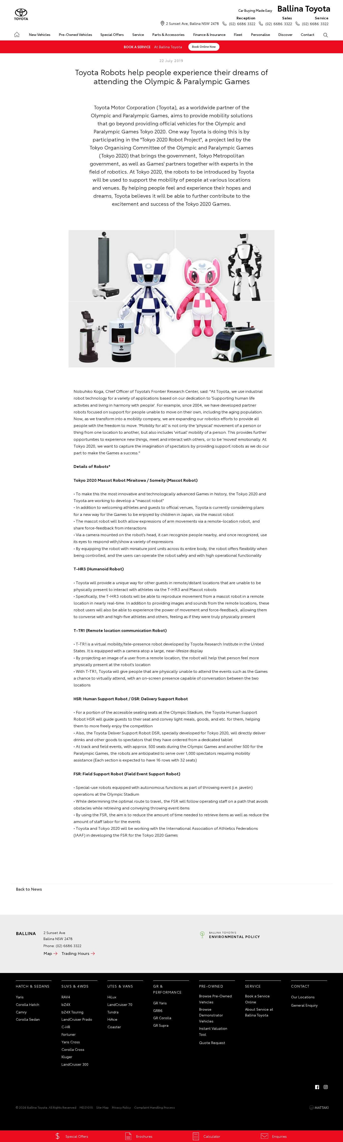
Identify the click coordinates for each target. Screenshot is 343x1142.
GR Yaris (160, 1002)
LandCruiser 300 (75, 1064)
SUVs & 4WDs (75, 986)
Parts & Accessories (168, 34)
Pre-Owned (211, 986)
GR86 (157, 1010)
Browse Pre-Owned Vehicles (215, 998)
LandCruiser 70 (119, 1004)
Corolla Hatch (27, 1004)
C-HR (66, 1026)
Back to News (29, 889)
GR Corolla (162, 1017)
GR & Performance (167, 989)
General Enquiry (304, 1005)
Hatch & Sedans (33, 986)
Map (47, 953)
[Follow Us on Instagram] (325, 1087)
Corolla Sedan (28, 1019)
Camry (21, 1011)
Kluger (67, 1056)
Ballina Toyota (284, 8)
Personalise (260, 34)
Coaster (114, 1026)
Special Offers (112, 34)
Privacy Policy (121, 1107)
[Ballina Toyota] (21, 15)
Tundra (113, 1011)
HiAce (112, 1019)
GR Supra (160, 1025)
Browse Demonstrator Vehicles (211, 1015)
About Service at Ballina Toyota (259, 1012)
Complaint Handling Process (154, 1107)
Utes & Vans (120, 986)
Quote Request (212, 1042)
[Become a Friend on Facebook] (317, 1087)
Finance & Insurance (209, 34)
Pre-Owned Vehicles (75, 34)
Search (325, 34)
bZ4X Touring (72, 1011)
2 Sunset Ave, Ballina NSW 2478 (192, 23)
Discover (285, 34)
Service (138, 34)
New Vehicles (39, 34)
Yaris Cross (71, 1041)
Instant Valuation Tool (213, 1031)
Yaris (20, 996)
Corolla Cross (73, 1049)
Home (16, 33)
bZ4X (66, 1004)
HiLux (111, 996)
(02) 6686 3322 (242, 20)
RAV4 (66, 996)
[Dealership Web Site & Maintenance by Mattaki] (319, 1107)
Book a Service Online (257, 998)
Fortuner (69, 1034)
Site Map (102, 1107)
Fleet (238, 34)
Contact (307, 34)
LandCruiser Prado (77, 1019)
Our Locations (303, 996)
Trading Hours (75, 953)
